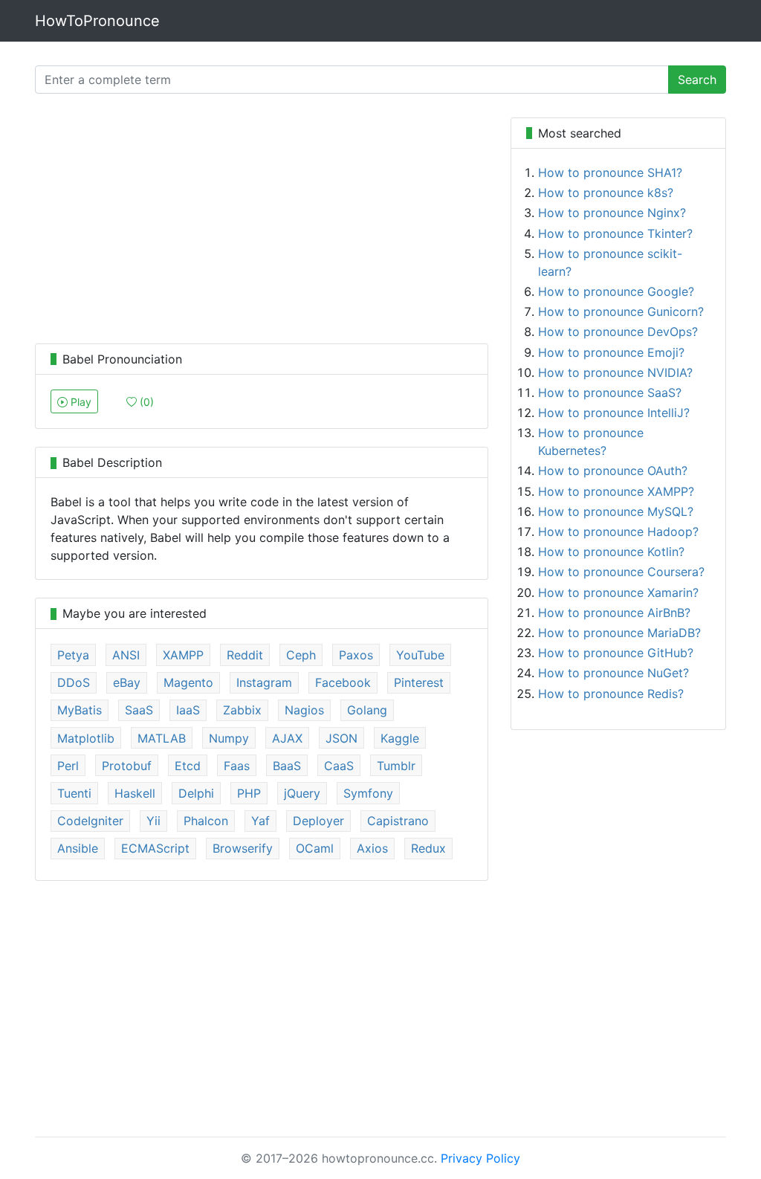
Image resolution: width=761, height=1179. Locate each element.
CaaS (339, 765)
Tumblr (396, 765)
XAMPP (183, 654)
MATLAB (161, 738)
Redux (428, 848)
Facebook (343, 682)
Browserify (243, 848)
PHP (249, 793)
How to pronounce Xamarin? (618, 592)
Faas (237, 765)
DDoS (73, 682)
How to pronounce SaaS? (609, 392)
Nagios (304, 709)
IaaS (188, 709)
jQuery (302, 793)
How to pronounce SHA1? (610, 172)
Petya (73, 654)
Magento (188, 682)
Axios (372, 848)
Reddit (245, 654)
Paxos (356, 654)
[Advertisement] (261, 221)
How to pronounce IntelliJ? (614, 412)
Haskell (134, 793)
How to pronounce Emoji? (611, 352)
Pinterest (419, 682)
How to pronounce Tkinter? (615, 233)
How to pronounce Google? (616, 291)
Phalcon (206, 820)
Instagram (264, 682)
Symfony (368, 793)
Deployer (318, 820)
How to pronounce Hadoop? (618, 531)
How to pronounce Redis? (611, 693)
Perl (68, 765)
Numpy (229, 738)
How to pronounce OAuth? (612, 470)
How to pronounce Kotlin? (611, 551)
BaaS (287, 765)
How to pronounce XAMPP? (616, 491)
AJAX (287, 738)
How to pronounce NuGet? (613, 672)
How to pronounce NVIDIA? (615, 372)
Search (697, 79)
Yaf (260, 820)
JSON (341, 738)
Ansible (77, 848)
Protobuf (127, 765)
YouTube (420, 654)
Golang (367, 709)
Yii (153, 820)
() (145, 401)
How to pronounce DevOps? (618, 331)
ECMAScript (155, 848)
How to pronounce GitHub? (615, 652)
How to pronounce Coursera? (621, 571)
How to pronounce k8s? (605, 192)
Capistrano (398, 820)
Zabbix (242, 709)
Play (79, 401)
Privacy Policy (480, 1158)
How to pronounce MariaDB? (619, 632)
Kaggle (399, 738)
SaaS (139, 709)
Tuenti (74, 793)
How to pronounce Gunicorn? (621, 311)
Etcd (188, 765)
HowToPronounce (97, 21)
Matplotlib (85, 738)
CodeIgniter (90, 820)
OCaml (315, 848)
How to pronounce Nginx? (612, 212)
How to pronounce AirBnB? (614, 612)
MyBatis (79, 709)
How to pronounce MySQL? (615, 511)
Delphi (196, 793)
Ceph (301, 654)
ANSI (126, 654)
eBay (126, 682)
